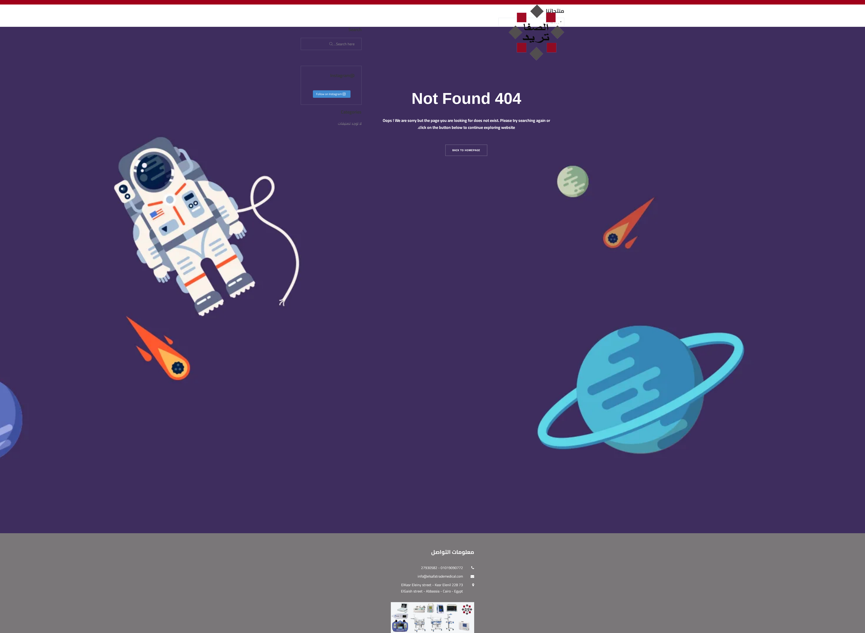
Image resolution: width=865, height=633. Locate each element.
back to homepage (466, 150)
